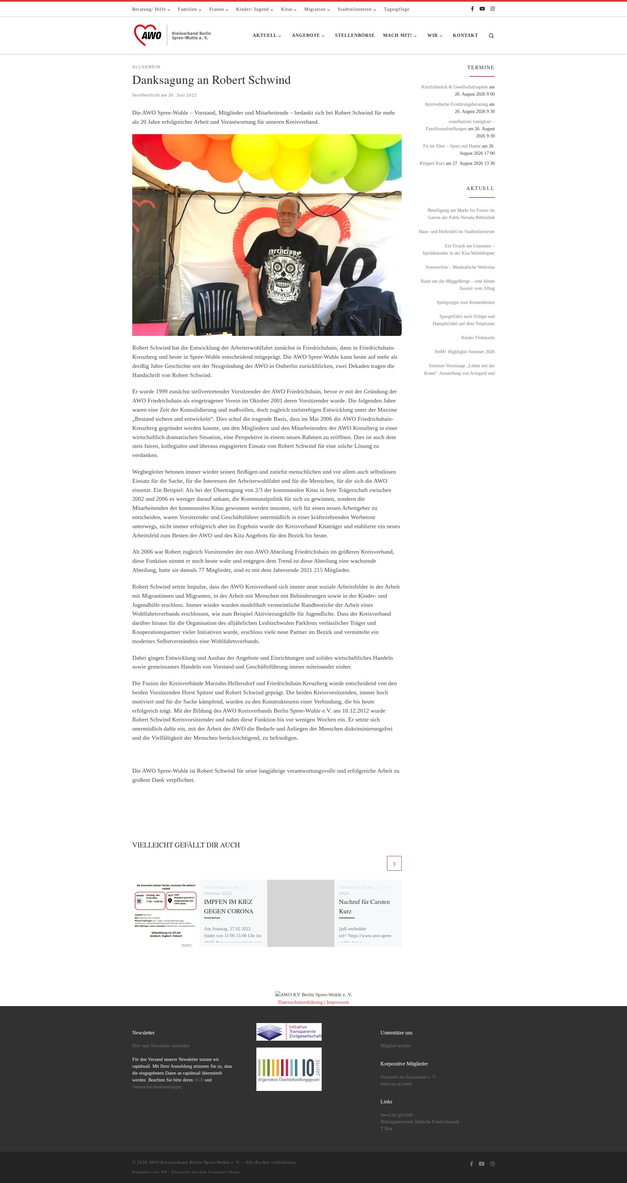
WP (164, 1172)
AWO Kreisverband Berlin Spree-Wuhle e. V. (194, 1162)
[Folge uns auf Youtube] (482, 9)
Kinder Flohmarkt (478, 337)
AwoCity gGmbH (396, 1114)
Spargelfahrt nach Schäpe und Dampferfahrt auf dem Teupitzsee (464, 320)
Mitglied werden (395, 1045)
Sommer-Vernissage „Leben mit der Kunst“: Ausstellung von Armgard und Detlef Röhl (459, 369)
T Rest (386, 1128)
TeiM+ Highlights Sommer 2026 (464, 351)
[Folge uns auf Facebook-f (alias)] (472, 9)
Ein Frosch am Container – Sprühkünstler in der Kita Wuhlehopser (459, 249)
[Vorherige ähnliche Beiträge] (378, 863)
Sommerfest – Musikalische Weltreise (460, 267)
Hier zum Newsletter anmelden (160, 1045)
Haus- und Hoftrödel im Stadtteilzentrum (457, 231)
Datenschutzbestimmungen (156, 1086)
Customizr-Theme (224, 1172)
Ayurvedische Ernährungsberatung (456, 104)
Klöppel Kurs (432, 163)
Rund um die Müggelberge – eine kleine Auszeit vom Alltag (458, 284)
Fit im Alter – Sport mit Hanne (452, 146)
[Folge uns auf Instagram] (492, 9)
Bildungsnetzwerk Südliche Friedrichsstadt (419, 1121)
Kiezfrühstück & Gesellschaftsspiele (455, 86)
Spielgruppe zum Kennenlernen (466, 302)
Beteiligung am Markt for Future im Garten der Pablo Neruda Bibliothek (461, 214)
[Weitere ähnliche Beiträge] (394, 863)
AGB (198, 1080)
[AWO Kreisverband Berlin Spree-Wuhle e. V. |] (173, 33)
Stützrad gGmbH (396, 1083)
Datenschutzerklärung (300, 1002)
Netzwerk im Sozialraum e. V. (408, 1077)
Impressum (338, 1002)
